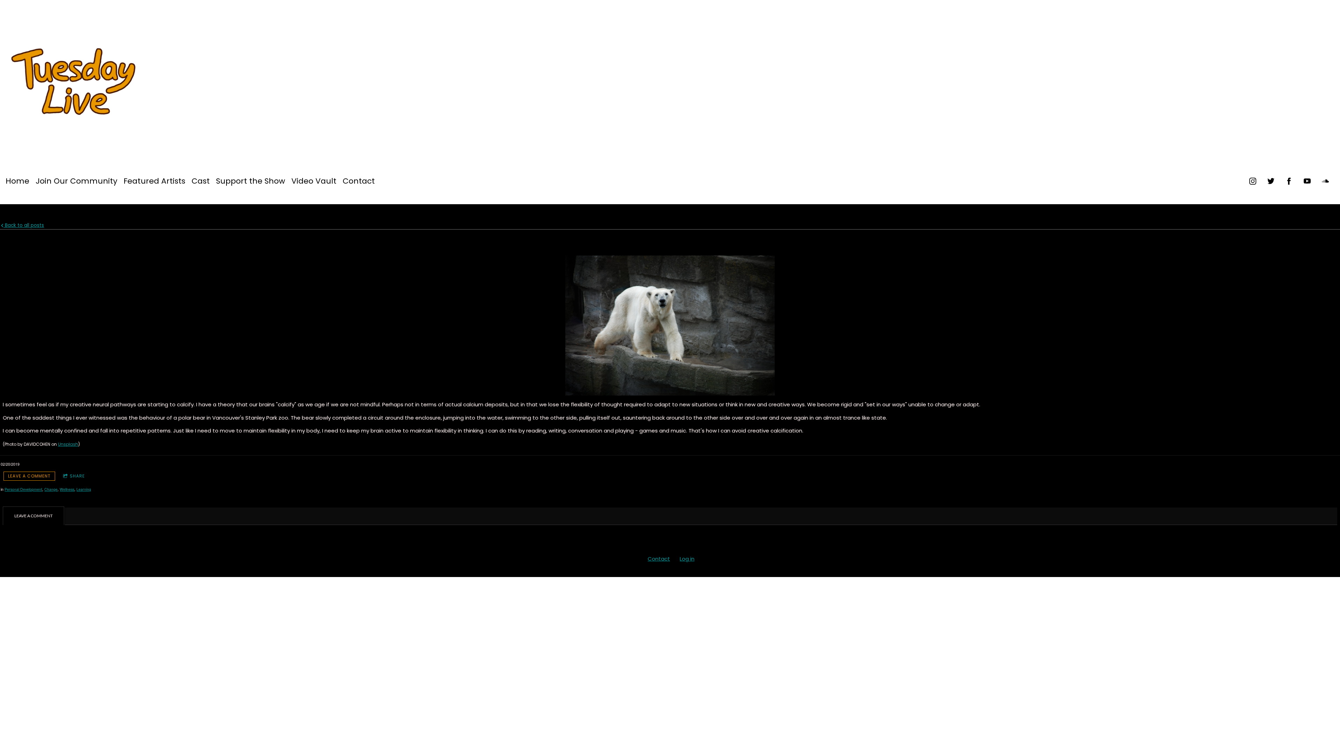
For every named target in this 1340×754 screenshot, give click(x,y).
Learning (83, 489)
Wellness (67, 489)
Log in (687, 558)
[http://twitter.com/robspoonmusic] (1270, 181)
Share (77, 476)
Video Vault (313, 181)
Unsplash (68, 444)
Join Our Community (76, 181)
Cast (201, 181)
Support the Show (250, 181)
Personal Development (23, 489)
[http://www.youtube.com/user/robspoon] (1307, 181)
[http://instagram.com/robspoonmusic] (1252, 181)
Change (51, 489)
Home (17, 181)
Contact (359, 181)
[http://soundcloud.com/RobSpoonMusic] (1325, 181)
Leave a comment (29, 476)
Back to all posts (23, 225)
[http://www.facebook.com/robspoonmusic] (1289, 181)
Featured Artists (154, 181)
